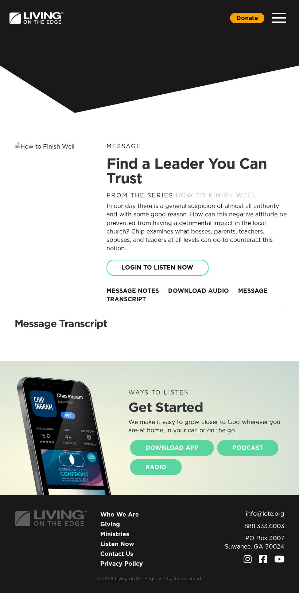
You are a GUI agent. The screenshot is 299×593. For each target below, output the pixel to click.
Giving (110, 524)
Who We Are (119, 514)
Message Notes (132, 291)
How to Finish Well (216, 195)
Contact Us (116, 554)
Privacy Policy (121, 563)
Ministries (114, 534)
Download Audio (198, 291)
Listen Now (117, 544)
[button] (279, 18)
